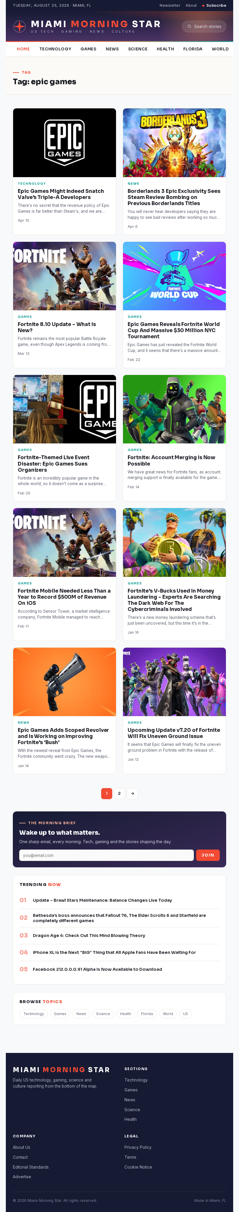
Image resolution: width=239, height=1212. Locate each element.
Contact (20, 1157)
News (112, 49)
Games (88, 49)
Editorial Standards (31, 1167)
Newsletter (170, 5)
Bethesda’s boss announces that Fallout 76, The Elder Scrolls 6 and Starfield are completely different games (119, 918)
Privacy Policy (138, 1147)
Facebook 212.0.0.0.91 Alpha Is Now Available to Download (97, 969)
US (185, 1014)
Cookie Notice (138, 1167)
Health (165, 49)
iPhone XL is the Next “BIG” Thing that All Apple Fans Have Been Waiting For (114, 952)
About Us (21, 1147)
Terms (130, 1157)
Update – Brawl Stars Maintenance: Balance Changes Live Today (102, 900)
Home (23, 49)
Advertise (22, 1176)
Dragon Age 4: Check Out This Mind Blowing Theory (89, 935)
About (191, 5)
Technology (55, 49)
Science (138, 49)
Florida (193, 49)
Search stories (207, 26)
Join (208, 855)
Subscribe (216, 5)
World (220, 49)
